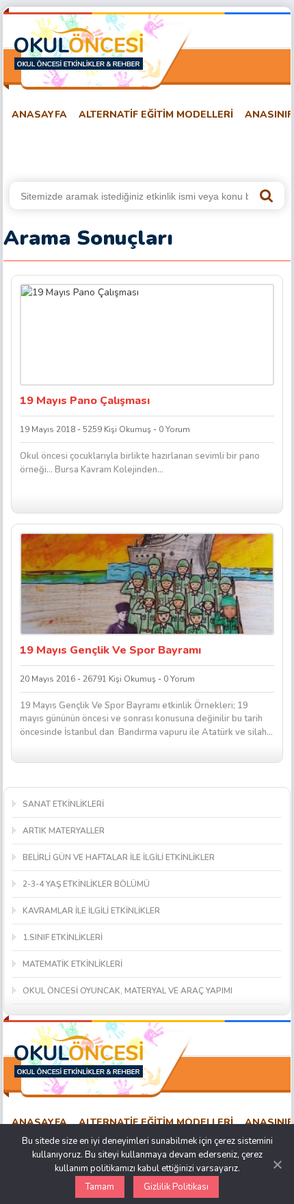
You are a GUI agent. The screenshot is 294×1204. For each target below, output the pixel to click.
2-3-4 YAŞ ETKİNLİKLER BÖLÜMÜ (86, 884)
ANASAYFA (39, 114)
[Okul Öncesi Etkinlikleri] (78, 49)
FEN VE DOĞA (183, 148)
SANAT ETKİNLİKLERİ (63, 804)
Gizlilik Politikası (176, 1187)
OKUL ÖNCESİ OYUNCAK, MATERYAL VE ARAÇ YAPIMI (127, 990)
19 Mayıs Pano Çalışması (85, 400)
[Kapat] (277, 1164)
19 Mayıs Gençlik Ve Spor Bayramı (110, 650)
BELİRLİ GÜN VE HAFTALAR (69, 148)
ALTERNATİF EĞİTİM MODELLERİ (156, 114)
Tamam (99, 1187)
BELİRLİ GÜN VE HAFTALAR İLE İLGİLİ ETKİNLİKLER (119, 857)
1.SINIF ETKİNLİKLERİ (63, 937)
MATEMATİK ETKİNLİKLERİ (72, 964)
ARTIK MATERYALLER (64, 830)
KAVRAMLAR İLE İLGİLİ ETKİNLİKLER (91, 910)
